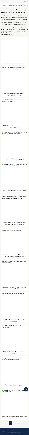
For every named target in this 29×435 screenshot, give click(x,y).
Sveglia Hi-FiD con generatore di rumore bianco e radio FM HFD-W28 (14, 417)
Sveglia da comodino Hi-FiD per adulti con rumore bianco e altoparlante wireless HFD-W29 (14, 384)
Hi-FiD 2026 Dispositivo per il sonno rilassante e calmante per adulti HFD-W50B (14, 94)
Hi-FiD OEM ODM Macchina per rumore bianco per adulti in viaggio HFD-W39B (14, 126)
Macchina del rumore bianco (7, 9)
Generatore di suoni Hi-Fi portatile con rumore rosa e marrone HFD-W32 (14, 287)
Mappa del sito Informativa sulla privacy (16, 432)
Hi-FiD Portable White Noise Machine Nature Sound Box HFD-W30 (14, 352)
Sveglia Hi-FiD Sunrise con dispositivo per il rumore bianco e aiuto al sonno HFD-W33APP (14, 191)
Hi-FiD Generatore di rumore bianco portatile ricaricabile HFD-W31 (14, 320)
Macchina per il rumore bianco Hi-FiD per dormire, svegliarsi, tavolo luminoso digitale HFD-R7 (14, 255)
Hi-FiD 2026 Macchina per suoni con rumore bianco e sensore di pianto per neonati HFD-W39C (14, 158)
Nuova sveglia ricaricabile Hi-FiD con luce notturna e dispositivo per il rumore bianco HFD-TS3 (14, 223)
